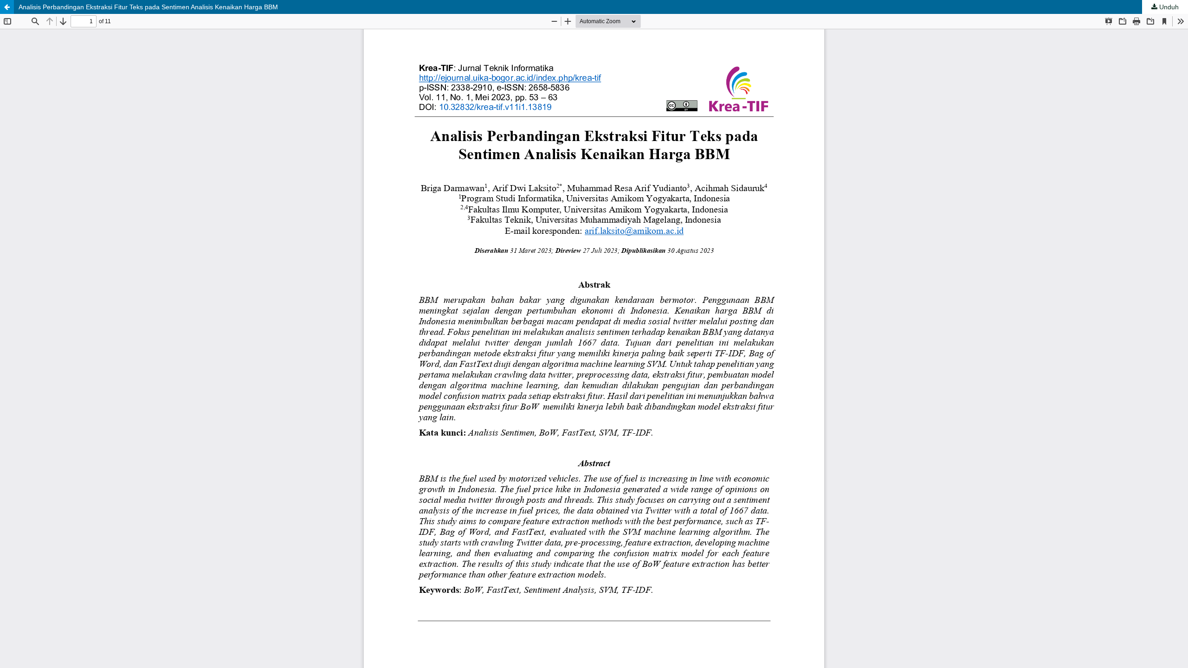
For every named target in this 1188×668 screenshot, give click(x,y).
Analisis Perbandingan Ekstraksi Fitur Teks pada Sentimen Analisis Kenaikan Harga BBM (148, 7)
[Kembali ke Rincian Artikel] (7, 7)
